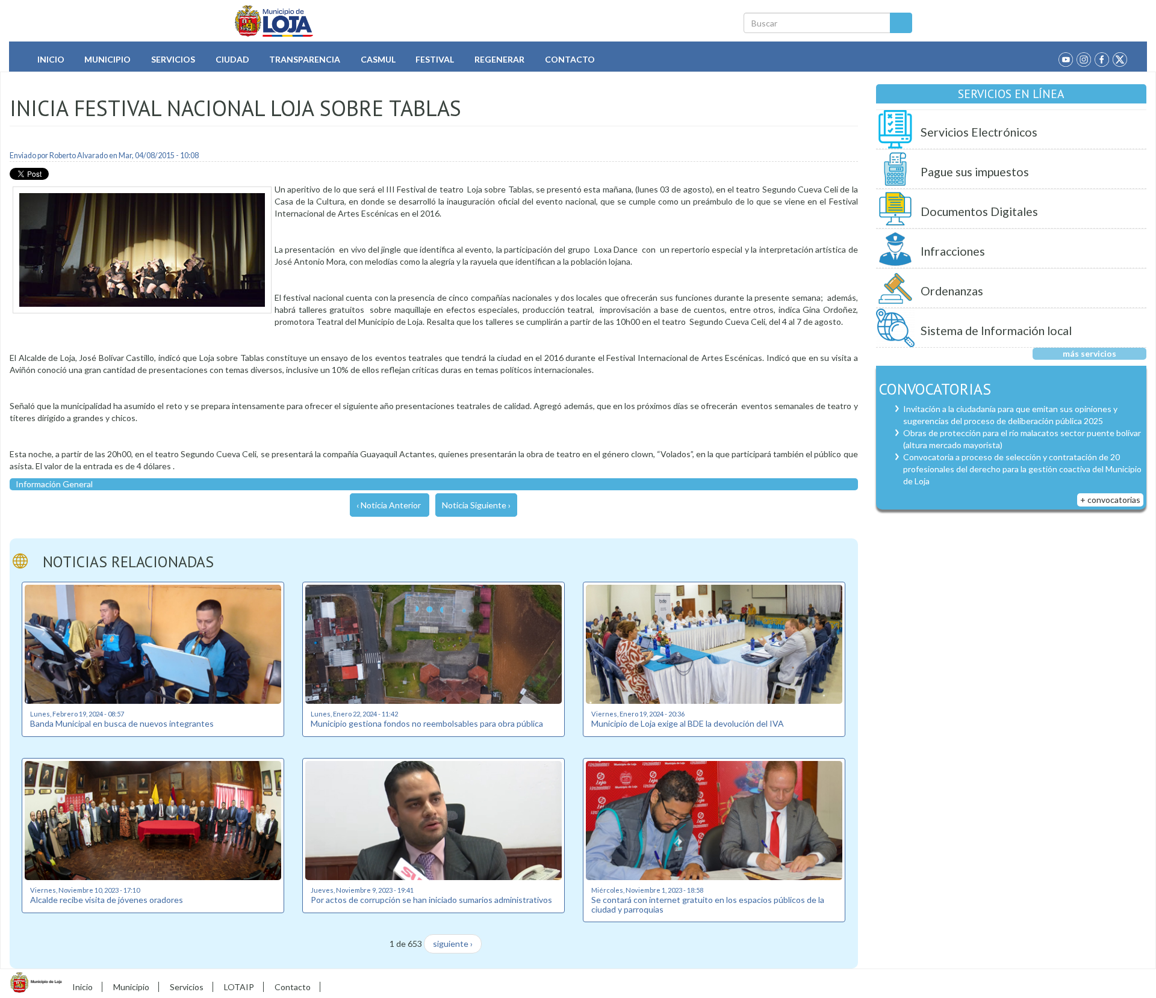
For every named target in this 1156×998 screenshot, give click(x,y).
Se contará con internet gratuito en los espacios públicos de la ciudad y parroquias (707, 904)
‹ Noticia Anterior (388, 505)
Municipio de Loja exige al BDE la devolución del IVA (687, 723)
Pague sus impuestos (975, 172)
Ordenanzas (952, 291)
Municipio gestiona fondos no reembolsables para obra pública (427, 723)
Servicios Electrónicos (979, 132)
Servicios (173, 59)
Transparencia (304, 59)
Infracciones (953, 251)
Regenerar (499, 59)
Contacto (570, 59)
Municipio (107, 59)
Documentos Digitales (979, 211)
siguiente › (453, 943)
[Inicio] (274, 21)
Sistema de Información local (996, 330)
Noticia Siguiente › (476, 505)
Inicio (50, 59)
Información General (54, 484)
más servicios (1089, 353)
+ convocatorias (1110, 499)
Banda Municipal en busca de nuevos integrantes (122, 723)
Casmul (378, 59)
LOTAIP (239, 987)
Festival (434, 59)
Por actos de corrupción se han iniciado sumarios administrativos (431, 900)
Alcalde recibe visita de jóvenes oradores (106, 900)
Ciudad (232, 59)
